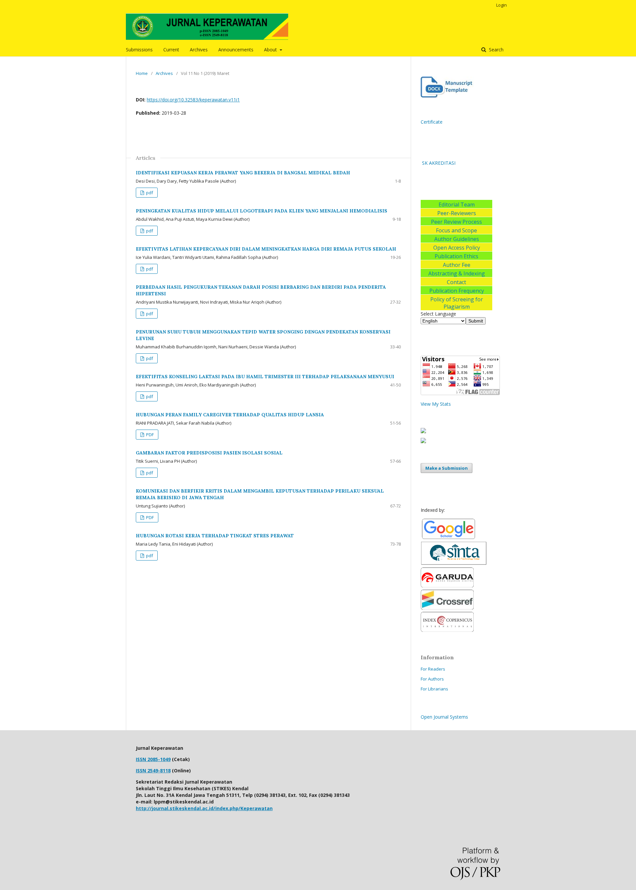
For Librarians (434, 689)
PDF (149, 435)
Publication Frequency (456, 290)
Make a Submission (446, 468)
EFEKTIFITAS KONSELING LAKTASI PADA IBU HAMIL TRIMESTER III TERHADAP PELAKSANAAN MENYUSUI (265, 377)
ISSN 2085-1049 (153, 759)
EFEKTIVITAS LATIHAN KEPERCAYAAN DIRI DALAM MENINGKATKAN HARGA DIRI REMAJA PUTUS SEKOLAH (266, 249)
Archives (199, 49)
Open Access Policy (456, 247)
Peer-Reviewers (456, 213)
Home (142, 73)
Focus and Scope (456, 230)
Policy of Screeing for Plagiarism (456, 303)
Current (171, 49)
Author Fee (456, 264)
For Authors (432, 679)
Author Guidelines (456, 239)
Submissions (139, 49)
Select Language (438, 314)
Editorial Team (457, 204)
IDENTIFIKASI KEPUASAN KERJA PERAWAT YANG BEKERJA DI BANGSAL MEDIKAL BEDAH (243, 173)
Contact (456, 282)
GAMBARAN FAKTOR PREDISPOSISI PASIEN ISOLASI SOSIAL (209, 453)
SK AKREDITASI (438, 163)
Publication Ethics (456, 256)
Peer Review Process (456, 221)
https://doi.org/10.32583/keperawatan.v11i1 (193, 99)
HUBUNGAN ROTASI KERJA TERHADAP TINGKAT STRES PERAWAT (215, 536)
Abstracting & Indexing (456, 273)
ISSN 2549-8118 (153, 770)
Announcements (235, 49)
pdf (149, 193)
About (271, 49)
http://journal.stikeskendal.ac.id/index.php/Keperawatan (204, 808)
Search (496, 49)
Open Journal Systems (444, 717)
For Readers (433, 669)
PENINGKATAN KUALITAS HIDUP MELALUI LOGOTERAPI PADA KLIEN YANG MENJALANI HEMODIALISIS (261, 211)
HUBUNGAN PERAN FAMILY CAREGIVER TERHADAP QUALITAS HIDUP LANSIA (230, 415)
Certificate (432, 122)
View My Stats (436, 404)
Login (501, 5)
